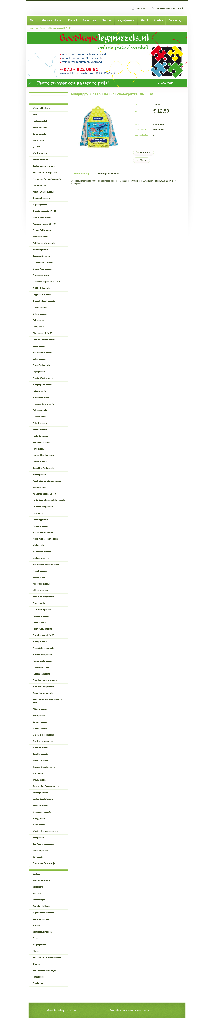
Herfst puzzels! (40, 121)
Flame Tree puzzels (42, 397)
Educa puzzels (39, 346)
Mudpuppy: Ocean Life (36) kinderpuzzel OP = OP (50, 28)
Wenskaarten (39, 825)
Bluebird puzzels (40, 250)
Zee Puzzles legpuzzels (43, 844)
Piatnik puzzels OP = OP (43, 635)
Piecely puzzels (40, 642)
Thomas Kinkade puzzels (44, 767)
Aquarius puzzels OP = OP (44, 224)
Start (32, 20)
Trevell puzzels (40, 780)
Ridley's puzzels (40, 709)
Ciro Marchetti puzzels (43, 262)
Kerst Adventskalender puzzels (47, 481)
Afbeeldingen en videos (107, 173)
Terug (143, 160)
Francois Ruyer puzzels (43, 404)
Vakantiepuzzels (40, 128)
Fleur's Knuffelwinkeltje (44, 863)
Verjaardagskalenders (43, 799)
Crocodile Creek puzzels (44, 301)
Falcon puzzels (39, 391)
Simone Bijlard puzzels (43, 735)
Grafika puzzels (40, 430)
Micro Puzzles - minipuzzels (45, 539)
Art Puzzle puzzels (41, 237)
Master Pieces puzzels (43, 532)
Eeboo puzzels (39, 359)
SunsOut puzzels (40, 754)
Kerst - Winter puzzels (43, 192)
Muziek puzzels (40, 571)
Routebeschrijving (41, 906)
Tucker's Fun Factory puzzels (46, 786)
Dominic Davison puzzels (44, 340)
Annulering (175, 20)
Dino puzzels (38, 327)
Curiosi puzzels (40, 307)
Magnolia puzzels (41, 526)
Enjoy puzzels (39, 372)
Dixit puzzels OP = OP (42, 333)
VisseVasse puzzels (42, 812)
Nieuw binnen (39, 140)
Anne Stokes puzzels (42, 217)
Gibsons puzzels (40, 417)
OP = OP (36, 147)
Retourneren (38, 977)
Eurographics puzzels (42, 385)
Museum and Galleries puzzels (47, 565)
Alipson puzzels (40, 205)
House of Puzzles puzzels (44, 455)
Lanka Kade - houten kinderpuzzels (49, 500)
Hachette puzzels (40, 436)
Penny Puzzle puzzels (42, 629)
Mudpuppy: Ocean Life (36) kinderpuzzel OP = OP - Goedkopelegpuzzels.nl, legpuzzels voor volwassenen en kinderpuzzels (67, 8)
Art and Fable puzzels (42, 230)
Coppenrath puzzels (42, 295)
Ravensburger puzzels (43, 693)
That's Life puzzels (41, 761)
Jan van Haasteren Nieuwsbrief (47, 958)
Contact (72, 20)
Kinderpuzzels (39, 487)
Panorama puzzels (41, 616)
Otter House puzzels (42, 610)
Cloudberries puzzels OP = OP (46, 282)
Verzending (89, 20)
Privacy (36, 938)
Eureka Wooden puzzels (44, 378)
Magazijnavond (126, 20)
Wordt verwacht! (40, 153)
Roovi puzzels (39, 716)
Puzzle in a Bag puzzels (43, 687)
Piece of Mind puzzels (42, 655)
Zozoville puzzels (40, 850)
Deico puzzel (38, 320)
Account (140, 9)
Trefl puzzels (38, 773)
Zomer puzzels (39, 134)
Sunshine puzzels (41, 748)
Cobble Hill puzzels (41, 288)
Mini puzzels (38, 545)
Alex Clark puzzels (41, 198)
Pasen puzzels (39, 622)
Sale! (35, 115)
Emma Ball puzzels (41, 365)
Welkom (36, 925)
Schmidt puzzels (40, 722)
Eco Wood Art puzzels (42, 352)
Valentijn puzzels (40, 793)
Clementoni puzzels (42, 275)
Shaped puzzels (40, 728)
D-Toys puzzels (40, 314)
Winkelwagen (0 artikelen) (170, 8)
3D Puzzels (38, 857)
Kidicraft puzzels (40, 590)
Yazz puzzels (38, 838)
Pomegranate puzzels (42, 661)
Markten (107, 20)
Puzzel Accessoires (41, 667)
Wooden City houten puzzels (45, 831)
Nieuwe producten (51, 20)
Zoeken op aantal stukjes (44, 166)
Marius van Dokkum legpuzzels (47, 179)
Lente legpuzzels (40, 520)
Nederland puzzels (41, 584)
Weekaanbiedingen (41, 108)
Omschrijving (81, 173)
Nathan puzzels (40, 577)
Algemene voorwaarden (43, 913)
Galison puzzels (40, 410)
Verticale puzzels (41, 805)
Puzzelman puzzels (41, 674)
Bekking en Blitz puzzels (44, 243)
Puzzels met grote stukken (45, 680)
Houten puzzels (40, 462)
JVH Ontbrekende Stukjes (44, 970)
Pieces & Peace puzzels (43, 648)
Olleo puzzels (39, 603)
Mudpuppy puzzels (41, 558)
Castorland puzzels (41, 256)
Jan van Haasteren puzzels (45, 172)
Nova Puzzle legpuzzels (43, 597)
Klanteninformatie (41, 880)
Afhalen (158, 20)
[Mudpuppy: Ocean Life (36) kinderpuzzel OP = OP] (99, 150)
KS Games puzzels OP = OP (45, 494)
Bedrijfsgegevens (41, 919)
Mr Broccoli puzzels (42, 552)
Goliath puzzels (40, 423)
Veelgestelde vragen (42, 932)
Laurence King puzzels (43, 507)
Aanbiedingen (39, 900)
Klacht (144, 20)
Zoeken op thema (40, 160)
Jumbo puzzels (39, 475)
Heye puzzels (39, 449)
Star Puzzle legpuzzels (43, 741)
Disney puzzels (39, 185)
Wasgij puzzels (40, 818)
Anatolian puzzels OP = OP (44, 211)
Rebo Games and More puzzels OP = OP (48, 701)
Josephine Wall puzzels (43, 468)
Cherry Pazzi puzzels (42, 269)
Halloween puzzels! (42, 442)
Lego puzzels (38, 513)
